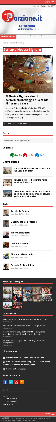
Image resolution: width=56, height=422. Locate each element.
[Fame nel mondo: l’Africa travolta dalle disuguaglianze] (47, 300)
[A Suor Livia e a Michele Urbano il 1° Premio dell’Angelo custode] (7, 308)
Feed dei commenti (10, 402)
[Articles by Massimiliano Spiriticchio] (6, 225)
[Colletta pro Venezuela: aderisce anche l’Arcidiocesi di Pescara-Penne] (7, 300)
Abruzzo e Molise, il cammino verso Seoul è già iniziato (24, 326)
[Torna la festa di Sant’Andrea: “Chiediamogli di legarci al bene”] (37, 300)
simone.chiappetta (21, 232)
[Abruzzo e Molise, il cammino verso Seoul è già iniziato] (7, 184)
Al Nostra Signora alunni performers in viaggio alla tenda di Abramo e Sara (27, 100)
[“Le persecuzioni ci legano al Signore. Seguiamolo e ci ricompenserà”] (37, 292)
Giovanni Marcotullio (22, 254)
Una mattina (20, 369)
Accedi (5, 396)
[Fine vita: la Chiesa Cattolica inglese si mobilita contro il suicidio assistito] (17, 300)
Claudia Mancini (19, 243)
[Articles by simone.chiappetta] (6, 236)
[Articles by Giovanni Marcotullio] (6, 258)
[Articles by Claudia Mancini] (6, 247)
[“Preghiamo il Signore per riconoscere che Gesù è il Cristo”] (7, 173)
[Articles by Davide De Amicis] (6, 214)
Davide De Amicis (20, 211)
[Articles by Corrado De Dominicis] (6, 268)
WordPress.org (9, 404)
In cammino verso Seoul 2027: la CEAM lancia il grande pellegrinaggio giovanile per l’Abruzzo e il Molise (33, 193)
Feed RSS (51, 6)
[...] (21, 117)
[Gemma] (4, 369)
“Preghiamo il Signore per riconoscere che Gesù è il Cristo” (25, 319)
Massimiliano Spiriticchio (24, 222)
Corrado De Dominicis (22, 265)
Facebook (35, 6)
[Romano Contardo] (4, 357)
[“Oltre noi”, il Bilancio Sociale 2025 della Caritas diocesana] (17, 308)
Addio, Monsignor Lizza (34, 357)
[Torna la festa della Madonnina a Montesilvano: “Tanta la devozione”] (27, 300)
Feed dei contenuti (10, 399)
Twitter (43, 6)
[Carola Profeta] (4, 362)
